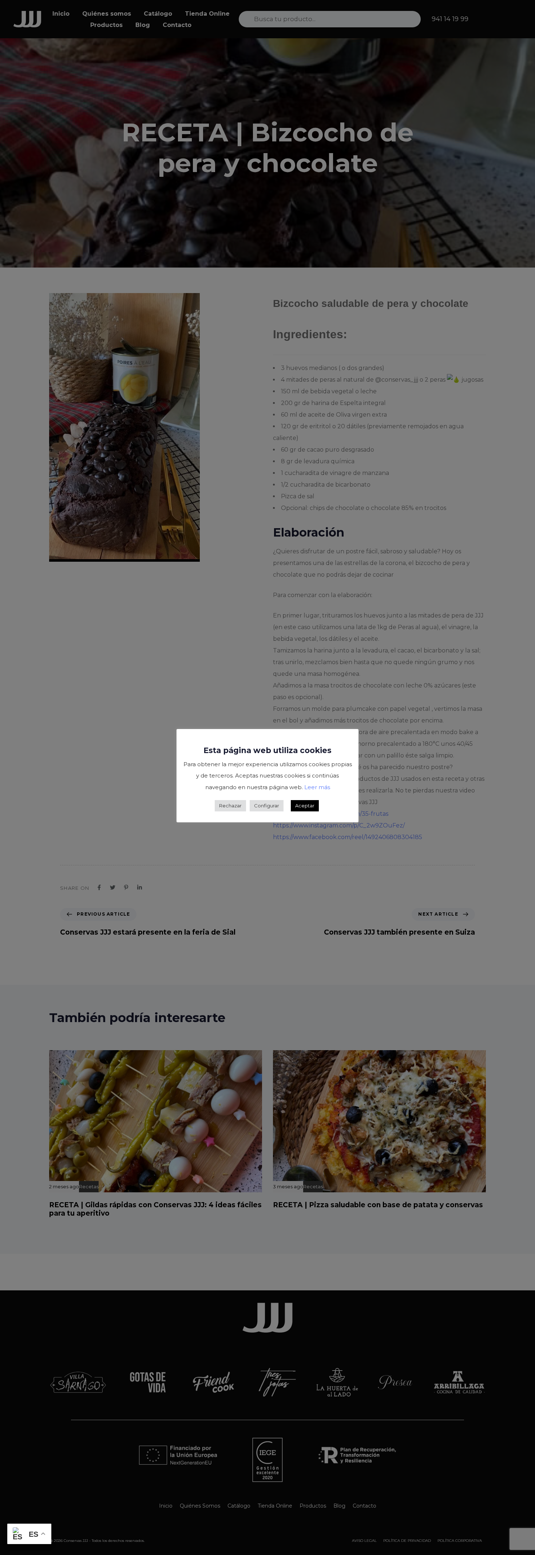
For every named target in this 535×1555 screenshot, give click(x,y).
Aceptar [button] (304, 805)
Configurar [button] (266, 805)
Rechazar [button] (230, 805)
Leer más (317, 787)
